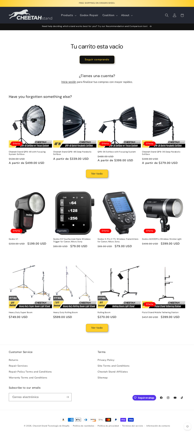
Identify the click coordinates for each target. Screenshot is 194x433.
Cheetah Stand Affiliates (113, 371)
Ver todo (97, 173)
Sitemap (103, 377)
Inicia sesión (68, 82)
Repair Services (18, 365)
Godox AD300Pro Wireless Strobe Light (162, 239)
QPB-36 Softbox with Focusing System (117, 152)
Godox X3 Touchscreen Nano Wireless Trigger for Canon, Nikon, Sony (71, 240)
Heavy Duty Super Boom (21, 312)
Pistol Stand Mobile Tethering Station (160, 312)
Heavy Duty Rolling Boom (65, 312)
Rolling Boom (104, 312)
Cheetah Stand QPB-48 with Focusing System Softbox (27, 153)
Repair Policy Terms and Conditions (30, 371)
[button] (68, 15)
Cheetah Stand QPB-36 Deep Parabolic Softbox (161, 153)
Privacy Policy (106, 360)
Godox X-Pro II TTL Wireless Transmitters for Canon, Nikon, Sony (118, 240)
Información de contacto (158, 425)
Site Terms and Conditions (113, 365)
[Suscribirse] (67, 397)
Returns (13, 360)
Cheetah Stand (40, 425)
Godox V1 (13, 239)
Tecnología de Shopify (59, 425)
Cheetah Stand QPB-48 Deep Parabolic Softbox (72, 153)
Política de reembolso (83, 425)
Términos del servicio (132, 425)
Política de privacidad (108, 425)
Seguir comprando (97, 59)
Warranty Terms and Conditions (28, 377)
